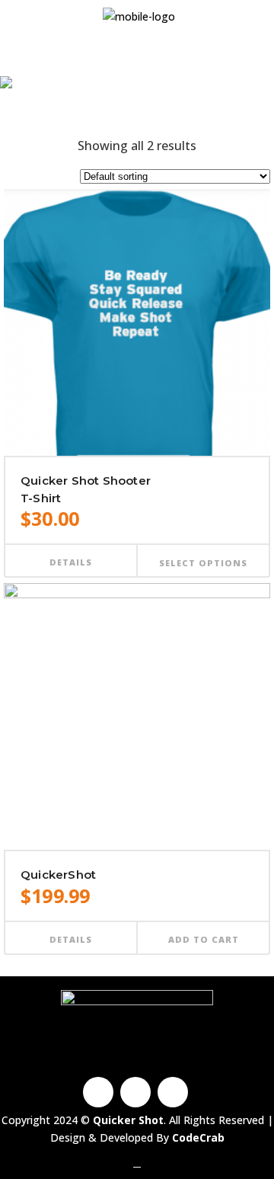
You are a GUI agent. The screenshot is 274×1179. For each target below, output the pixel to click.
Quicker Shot (119, 105)
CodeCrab (198, 1137)
